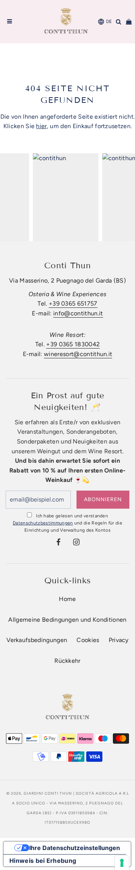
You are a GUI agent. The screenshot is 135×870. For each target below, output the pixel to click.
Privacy (119, 640)
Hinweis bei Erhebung (42, 860)
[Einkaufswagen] (129, 22)
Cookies (87, 640)
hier (41, 126)
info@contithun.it (78, 313)
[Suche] (119, 22)
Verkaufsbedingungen (36, 640)
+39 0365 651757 (73, 303)
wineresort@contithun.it (78, 354)
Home (67, 598)
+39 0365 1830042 (73, 344)
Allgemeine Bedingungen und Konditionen (67, 619)
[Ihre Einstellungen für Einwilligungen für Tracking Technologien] (122, 863)
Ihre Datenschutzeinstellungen (74, 848)
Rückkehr (67, 660)
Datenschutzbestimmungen (43, 523)
